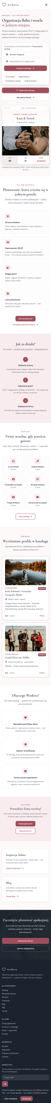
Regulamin (6, 1050)
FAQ (3, 1007)
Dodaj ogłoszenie (25, 824)
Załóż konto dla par (27, 90)
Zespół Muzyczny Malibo (17, 657)
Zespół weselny (24, 77)
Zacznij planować (25, 319)
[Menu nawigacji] (46, 4)
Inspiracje (6, 1000)
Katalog (5, 990)
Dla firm (5, 997)
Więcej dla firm (25, 831)
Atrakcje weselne (31, 81)
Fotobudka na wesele (13, 81)
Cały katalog (24, 516)
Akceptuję (26, 1099)
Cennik (4, 1011)
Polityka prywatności (10, 1053)
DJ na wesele (10, 77)
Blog (3, 1004)
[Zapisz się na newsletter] (5, 1084)
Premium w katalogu (10, 1027)
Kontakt (5, 1034)
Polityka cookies (40, 1093)
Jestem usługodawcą (25, 948)
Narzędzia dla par (24, 97)
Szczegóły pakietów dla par (24, 324)
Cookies (5, 1057)
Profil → (43, 616)
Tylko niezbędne (10, 1099)
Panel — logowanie (9, 1030)
